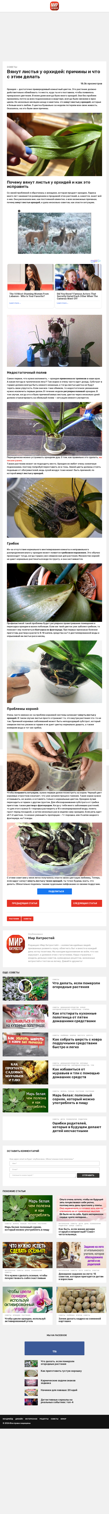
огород (79, 1315)
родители (82, 1119)
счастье (95, 1270)
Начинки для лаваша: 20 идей (59, 1390)
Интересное (64, 1224)
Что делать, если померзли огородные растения (76, 985)
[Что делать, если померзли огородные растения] (25, 989)
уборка (73, 1035)
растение (80, 1091)
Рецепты (44, 1419)
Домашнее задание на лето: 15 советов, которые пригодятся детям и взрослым (81, 1276)
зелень (63, 1091)
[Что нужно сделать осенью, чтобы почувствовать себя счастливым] (28, 1255)
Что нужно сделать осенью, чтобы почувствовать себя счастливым (26, 1277)
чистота (81, 1035)
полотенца (76, 1009)
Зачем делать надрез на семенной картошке (80, 1320)
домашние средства (69, 1007)
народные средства (80, 1065)
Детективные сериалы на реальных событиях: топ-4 (57, 1401)
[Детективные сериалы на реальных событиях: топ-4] (31, 1402)
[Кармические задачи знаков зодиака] (31, 1382)
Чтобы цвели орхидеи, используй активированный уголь (25, 1320)
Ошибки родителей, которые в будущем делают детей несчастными (77, 1127)
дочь (86, 1224)
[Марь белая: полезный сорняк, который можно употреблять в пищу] (25, 1100)
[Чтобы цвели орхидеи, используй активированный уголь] (28, 1300)
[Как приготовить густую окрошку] (31, 1373)
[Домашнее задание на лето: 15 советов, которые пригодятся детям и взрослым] (81, 1255)
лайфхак (64, 1035)
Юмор (63, 1419)
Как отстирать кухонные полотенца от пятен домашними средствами (75, 1017)
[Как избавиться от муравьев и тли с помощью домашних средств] (25, 1072)
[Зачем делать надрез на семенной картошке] (81, 1300)
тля (92, 1065)
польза (71, 1091)
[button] (4, 6)
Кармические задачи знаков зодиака (58, 1382)
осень (27, 1270)
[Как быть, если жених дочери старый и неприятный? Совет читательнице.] (81, 1208)
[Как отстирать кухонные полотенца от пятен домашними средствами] (25, 1017)
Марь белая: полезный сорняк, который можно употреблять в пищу (74, 1099)
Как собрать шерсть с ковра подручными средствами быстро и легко (77, 1043)
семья (71, 1226)
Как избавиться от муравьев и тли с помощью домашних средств (76, 1073)
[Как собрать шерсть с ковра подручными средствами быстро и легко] (25, 1045)
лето (81, 1270)
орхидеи (16, 1315)
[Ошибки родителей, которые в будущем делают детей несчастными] (25, 1128)
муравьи (84, 1063)
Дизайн (19, 1419)
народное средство (61, 1009)
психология (71, 1119)
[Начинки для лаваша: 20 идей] (31, 1392)
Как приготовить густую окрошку (61, 1370)
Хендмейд (8, 1419)
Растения (14, 919)
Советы (12, 67)
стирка (86, 1009)
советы (27, 919)
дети (62, 1119)
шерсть (89, 1035)
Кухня (82, 1007)
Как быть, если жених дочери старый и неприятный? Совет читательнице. (77, 1232)
